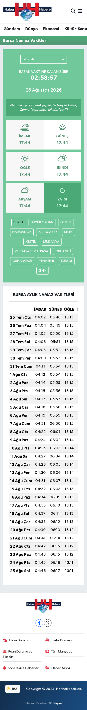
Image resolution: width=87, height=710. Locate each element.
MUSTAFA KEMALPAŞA (31, 251)
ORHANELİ (63, 251)
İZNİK (42, 270)
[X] (48, 623)
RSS (14, 689)
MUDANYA (51, 241)
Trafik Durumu (61, 640)
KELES (68, 232)
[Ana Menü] (80, 12)
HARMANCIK (21, 232)
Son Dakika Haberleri (23, 668)
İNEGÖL (67, 261)
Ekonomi (51, 29)
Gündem (11, 29)
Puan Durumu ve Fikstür (18, 654)
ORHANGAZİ (22, 261)
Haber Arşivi (61, 668)
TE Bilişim (55, 703)
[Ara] (73, 12)
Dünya (31, 29)
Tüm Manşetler (62, 651)
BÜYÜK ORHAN (42, 222)
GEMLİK (65, 222)
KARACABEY (48, 232)
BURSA (18, 222)
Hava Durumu (19, 640)
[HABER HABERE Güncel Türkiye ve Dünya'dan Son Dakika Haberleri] (27, 11)
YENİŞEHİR (46, 261)
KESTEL (31, 241)
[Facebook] (39, 623)
